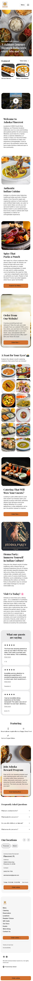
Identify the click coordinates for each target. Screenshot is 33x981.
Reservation (7, 913)
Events (5, 926)
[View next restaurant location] (28, 840)
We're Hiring (7, 929)
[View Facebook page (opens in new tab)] (4, 957)
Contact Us (6, 931)
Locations (6, 916)
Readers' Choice (8, 918)
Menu (23, 5)
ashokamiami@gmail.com (11, 875)
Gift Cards (6, 921)
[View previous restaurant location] (24, 840)
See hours (25, 882)
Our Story (6, 924)
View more (7, 657)
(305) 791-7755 (8, 872)
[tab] (6, 846)
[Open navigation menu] (28, 5)
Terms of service (8, 945)
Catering (6, 910)
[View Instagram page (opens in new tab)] (7, 957)
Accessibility (7, 947)
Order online (16, 887)
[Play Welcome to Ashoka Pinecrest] (15, 101)
